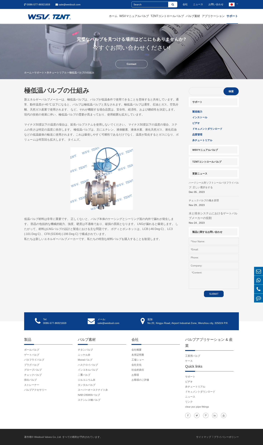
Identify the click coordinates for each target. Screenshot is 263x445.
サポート (232, 16)
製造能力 (197, 111)
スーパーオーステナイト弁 (93, 389)
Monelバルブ (85, 359)
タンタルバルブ (86, 384)
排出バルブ (30, 379)
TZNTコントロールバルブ (167, 16)
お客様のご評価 (140, 379)
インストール (199, 117)
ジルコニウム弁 (86, 379)
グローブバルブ (33, 369)
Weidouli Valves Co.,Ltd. (48, 437)
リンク (189, 401)
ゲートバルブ (31, 354)
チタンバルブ (85, 349)
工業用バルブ (192, 355)
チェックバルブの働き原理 (204, 202)
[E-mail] (258, 271)
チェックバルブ (33, 374)
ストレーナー (31, 384)
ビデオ (196, 123)
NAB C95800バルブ (89, 394)
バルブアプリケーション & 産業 (209, 343)
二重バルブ (84, 374)
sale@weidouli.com (69, 4)
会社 (185, 4)
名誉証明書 (138, 354)
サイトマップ (204, 437)
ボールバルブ (31, 349)
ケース (189, 360)
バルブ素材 (193, 16)
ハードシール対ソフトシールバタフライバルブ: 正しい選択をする (214, 187)
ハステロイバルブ (88, 364)
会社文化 (137, 364)
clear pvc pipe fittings (197, 406)
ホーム (113, 16)
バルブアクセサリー (35, 389)
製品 (27, 339)
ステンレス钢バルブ (89, 399)
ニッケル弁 (84, 354)
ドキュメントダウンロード (207, 128)
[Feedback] (258, 298)
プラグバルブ (31, 364)
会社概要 (137, 349)
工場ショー (138, 359)
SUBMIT (214, 293)
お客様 (135, 374)
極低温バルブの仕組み (81, 72)
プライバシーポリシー (226, 437)
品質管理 (197, 134)
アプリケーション (213, 16)
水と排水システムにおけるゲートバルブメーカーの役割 (213, 218)
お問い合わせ (215, 4)
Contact (131, 63)
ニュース (198, 4)
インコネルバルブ (88, 369)
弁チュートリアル (57, 72)
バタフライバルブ (34, 359)
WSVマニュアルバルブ (134, 16)
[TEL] (258, 289)
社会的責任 (138, 369)
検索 (231, 91)
